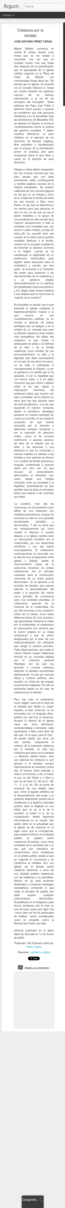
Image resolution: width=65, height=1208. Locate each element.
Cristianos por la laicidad (30, 32)
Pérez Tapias (34, 946)
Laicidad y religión (40, 952)
